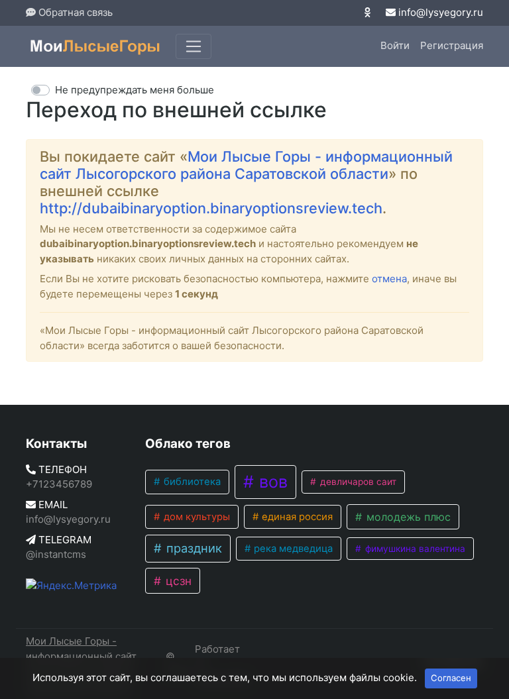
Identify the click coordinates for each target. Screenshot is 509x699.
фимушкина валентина (414, 548)
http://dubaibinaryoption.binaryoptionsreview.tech (211, 208)
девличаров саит (356, 481)
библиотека (191, 482)
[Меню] (193, 46)
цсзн (177, 581)
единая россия (296, 517)
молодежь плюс (407, 516)
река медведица (292, 549)
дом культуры (195, 517)
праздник (192, 548)
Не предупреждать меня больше (134, 89)
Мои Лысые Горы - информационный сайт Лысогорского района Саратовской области (246, 165)
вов (271, 482)
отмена (389, 278)
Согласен (451, 677)
